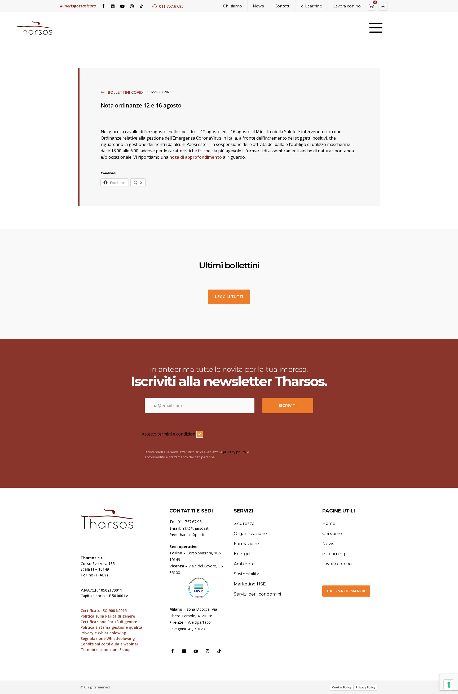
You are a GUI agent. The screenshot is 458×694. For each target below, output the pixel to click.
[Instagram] (132, 6)
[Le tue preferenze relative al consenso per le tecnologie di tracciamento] (449, 685)
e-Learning (311, 6)
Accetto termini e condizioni (169, 434)
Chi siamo (232, 6)
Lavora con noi (347, 6)
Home (328, 523)
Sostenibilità (246, 573)
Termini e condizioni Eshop (106, 649)
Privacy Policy (365, 687)
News (258, 6)
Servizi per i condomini (257, 594)
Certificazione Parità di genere (109, 621)
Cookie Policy (341, 687)
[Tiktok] (141, 6)
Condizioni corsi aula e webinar (109, 643)
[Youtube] (122, 6)
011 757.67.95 (171, 6)
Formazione (246, 543)
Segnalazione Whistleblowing (108, 638)
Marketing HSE (250, 584)
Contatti (282, 6)
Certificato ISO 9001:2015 (104, 610)
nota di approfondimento (195, 157)
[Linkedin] (112, 6)
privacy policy (234, 452)
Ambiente (244, 563)
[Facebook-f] (103, 6)
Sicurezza (244, 523)
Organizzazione (250, 533)
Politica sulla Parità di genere (108, 616)
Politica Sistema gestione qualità (111, 627)
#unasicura (78, 5)
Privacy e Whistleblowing (103, 632)
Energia (242, 553)
